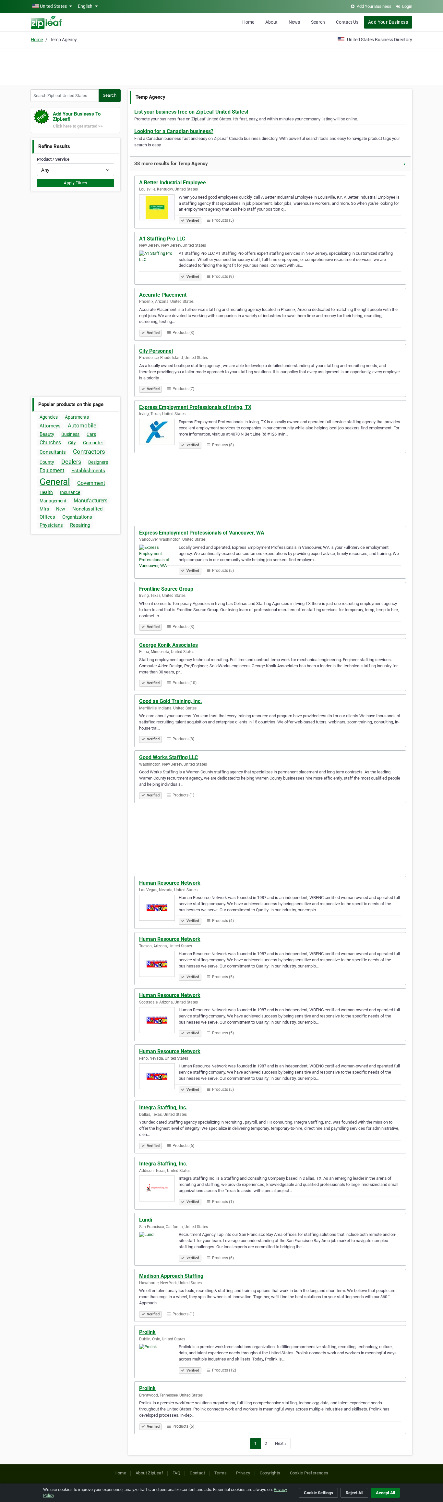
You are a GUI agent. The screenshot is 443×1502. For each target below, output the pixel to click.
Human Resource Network (169, 883)
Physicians (51, 525)
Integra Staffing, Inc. (163, 1107)
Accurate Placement (162, 295)
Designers (98, 462)
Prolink (147, 1332)
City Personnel (156, 351)
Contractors (89, 451)
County (47, 462)
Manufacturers (90, 501)
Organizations (77, 517)
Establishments (88, 471)
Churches (50, 442)
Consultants (53, 452)
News (294, 22)
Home (248, 22)
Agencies (49, 417)
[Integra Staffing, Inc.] (159, 1189)
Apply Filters (75, 183)
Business (70, 434)
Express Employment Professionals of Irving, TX (195, 407)
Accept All (385, 1492)
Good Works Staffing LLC (168, 757)
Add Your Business (388, 22)
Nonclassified (87, 509)
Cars (91, 434)
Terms (220, 1473)
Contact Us (347, 22)
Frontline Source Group (166, 589)
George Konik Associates (168, 645)
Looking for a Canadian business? (173, 131)
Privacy (243, 1473)
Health (46, 492)
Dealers (71, 461)
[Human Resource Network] (159, 909)
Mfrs (44, 508)
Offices (47, 517)
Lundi (145, 1220)
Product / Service (53, 159)
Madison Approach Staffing (171, 1276)
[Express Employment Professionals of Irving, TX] (159, 433)
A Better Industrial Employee (172, 182)
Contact (197, 1473)
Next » (280, 1443)
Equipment (52, 470)
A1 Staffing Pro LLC (162, 239)
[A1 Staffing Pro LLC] (159, 264)
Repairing (80, 525)
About (271, 22)
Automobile (82, 425)
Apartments (77, 417)
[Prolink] (159, 1358)
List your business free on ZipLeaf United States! (191, 112)
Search (318, 22)
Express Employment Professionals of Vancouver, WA (201, 533)
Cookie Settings (318, 1492)
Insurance (70, 492)
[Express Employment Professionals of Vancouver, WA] (159, 558)
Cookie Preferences (309, 1473)
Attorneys (50, 426)
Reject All (354, 1492)
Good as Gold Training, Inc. (170, 701)
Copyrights (270, 1473)
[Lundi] (159, 1246)
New (60, 508)
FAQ (176, 1473)
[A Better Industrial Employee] (159, 208)
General (55, 481)
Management (53, 500)
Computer (93, 442)
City (72, 442)
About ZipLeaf (149, 1473)
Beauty (47, 434)
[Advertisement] (221, 65)
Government (91, 483)
